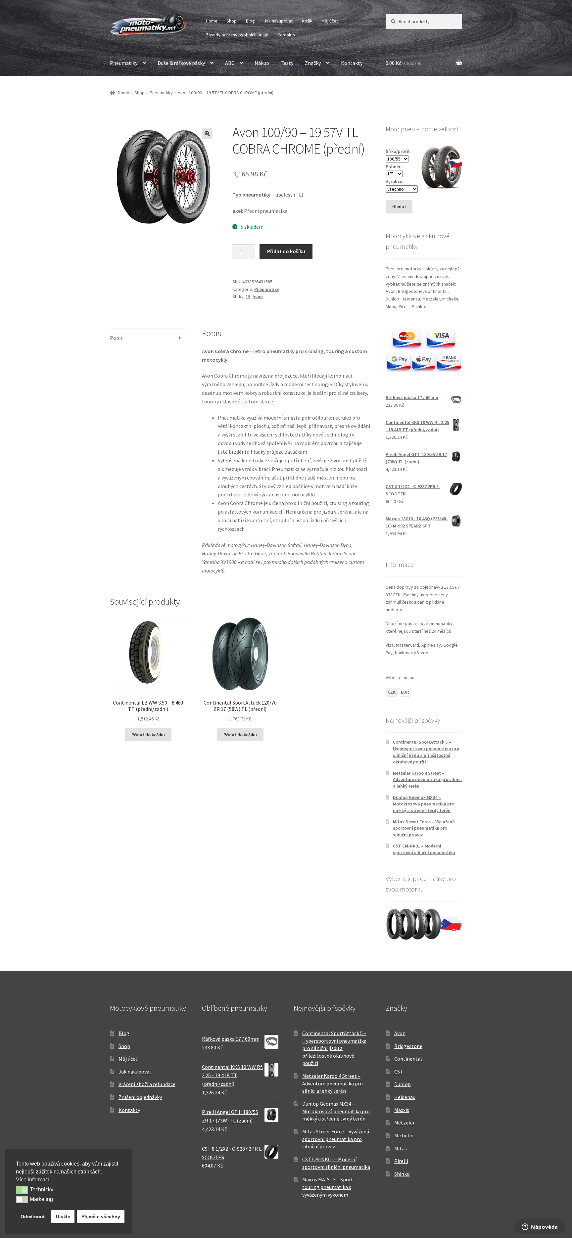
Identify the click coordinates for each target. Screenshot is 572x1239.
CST (398, 1071)
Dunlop (402, 1084)
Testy (287, 63)
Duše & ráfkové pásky (181, 63)
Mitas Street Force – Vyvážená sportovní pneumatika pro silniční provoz (424, 828)
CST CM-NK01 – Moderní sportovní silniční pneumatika (424, 849)
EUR (405, 692)
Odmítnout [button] (33, 1216)
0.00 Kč (403, 63)
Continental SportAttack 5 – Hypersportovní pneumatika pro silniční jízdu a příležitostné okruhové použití (426, 751)
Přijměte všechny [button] (100, 1216)
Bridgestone (408, 1046)
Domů (123, 93)
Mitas (400, 1148)
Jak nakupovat (278, 21)
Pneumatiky (123, 63)
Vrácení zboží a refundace (147, 1084)
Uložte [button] (63, 1216)
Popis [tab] (116, 338)
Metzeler (404, 1122)
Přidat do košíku (286, 251)
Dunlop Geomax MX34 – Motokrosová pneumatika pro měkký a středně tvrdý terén (423, 803)
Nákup (262, 63)
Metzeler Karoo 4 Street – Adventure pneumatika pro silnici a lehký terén (427, 779)
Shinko (402, 1173)
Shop (231, 21)
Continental (408, 1058)
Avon (258, 296)
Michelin (403, 1135)
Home (211, 21)
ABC (229, 63)
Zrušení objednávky (140, 1097)
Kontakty (286, 35)
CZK (392, 692)
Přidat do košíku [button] (148, 735)
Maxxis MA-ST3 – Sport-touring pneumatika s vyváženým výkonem (328, 1187)
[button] (207, 133)
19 (248, 296)
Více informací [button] (32, 1179)
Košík (307, 21)
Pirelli (401, 1161)
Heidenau (404, 1097)
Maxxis (401, 1110)
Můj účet (329, 21)
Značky (313, 63)
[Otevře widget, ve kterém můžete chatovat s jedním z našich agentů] (539, 1227)
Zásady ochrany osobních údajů (237, 35)
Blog (250, 21)
